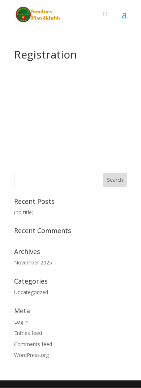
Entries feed (28, 332)
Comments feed (33, 344)
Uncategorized (31, 292)
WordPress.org (31, 355)
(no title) (24, 212)
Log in (21, 321)
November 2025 (33, 262)
